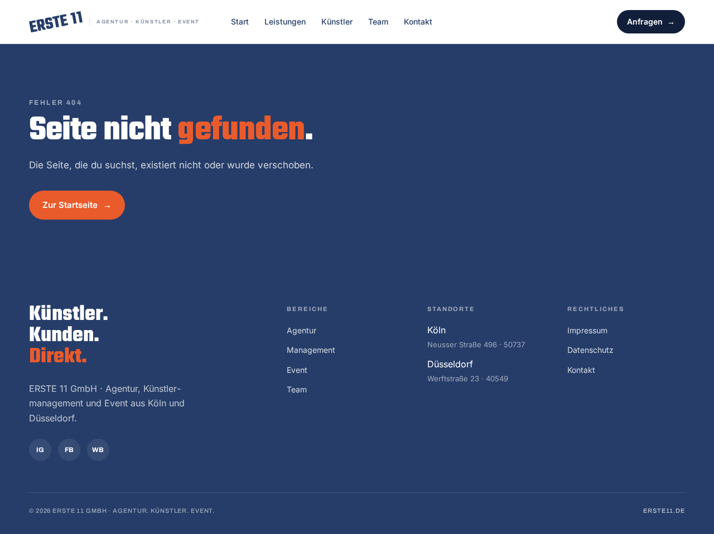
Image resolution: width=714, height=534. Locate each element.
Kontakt (418, 21)
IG (40, 450)
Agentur (301, 330)
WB (98, 450)
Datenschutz (590, 350)
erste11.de (664, 510)
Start (240, 21)
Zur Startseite (70, 205)
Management (311, 350)
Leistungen (285, 21)
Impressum (587, 330)
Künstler (337, 21)
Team (378, 21)
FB (69, 450)
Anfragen (645, 21)
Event (297, 370)
